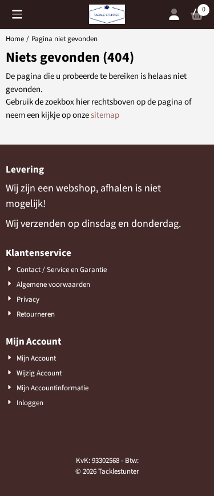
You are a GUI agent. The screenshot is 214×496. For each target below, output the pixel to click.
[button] (17, 14)
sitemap (105, 115)
